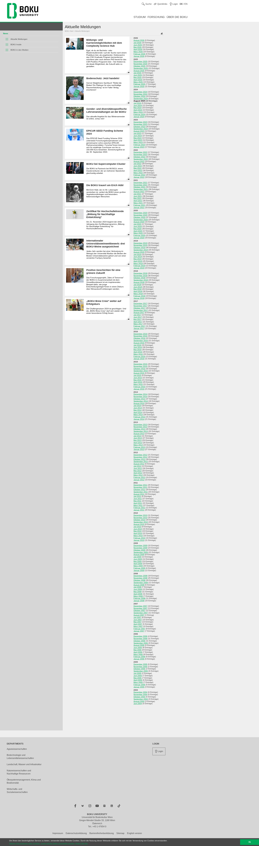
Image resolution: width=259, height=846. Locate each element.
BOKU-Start (69, 31)
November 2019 (140, 245)
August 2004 (139, 701)
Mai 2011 (137, 501)
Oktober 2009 (139, 550)
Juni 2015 (138, 378)
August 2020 (139, 222)
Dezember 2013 (140, 424)
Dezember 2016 (140, 334)
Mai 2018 (138, 289)
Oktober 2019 (139, 247)
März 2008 (138, 596)
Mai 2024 (138, 108)
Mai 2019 (138, 259)
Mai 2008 (138, 592)
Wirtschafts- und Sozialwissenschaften (17, 790)
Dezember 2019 (140, 243)
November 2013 (140, 427)
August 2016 (139, 343)
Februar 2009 (139, 568)
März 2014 (138, 414)
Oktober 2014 (139, 399)
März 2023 (138, 142)
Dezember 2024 (140, 92)
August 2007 (139, 615)
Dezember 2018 (140, 273)
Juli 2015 (137, 375)
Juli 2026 (137, 43)
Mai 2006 (138, 650)
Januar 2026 (139, 56)
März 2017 (138, 324)
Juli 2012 (137, 466)
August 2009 (139, 554)
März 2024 (138, 112)
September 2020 (141, 220)
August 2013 (139, 434)
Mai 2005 (138, 678)
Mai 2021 (138, 198)
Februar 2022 (139, 175)
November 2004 (140, 694)
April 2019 (138, 261)
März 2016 (138, 354)
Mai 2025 (138, 77)
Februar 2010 (139, 538)
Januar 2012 (139, 480)
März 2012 (138, 475)
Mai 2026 (138, 47)
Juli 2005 (137, 673)
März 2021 (138, 203)
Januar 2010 (139, 540)
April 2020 (138, 231)
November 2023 (140, 124)
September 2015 (141, 371)
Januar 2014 (139, 419)
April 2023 (138, 140)
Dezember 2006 (140, 636)
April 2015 (138, 382)
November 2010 (140, 517)
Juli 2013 (137, 436)
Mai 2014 (138, 410)
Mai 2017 (138, 319)
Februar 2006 (139, 656)
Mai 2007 (138, 622)
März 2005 (138, 682)
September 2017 (141, 310)
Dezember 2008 (140, 576)
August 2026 (139, 40)
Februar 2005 (139, 685)
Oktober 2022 (139, 157)
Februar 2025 (139, 84)
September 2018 (141, 280)
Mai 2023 (138, 138)
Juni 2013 (138, 438)
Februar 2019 (139, 266)
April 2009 (138, 563)
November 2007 (140, 608)
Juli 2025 (137, 73)
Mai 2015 (138, 380)
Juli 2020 (137, 224)
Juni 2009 (138, 559)
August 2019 (139, 252)
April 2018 (138, 291)
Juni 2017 (138, 317)
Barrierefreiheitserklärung (101, 833)
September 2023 (141, 129)
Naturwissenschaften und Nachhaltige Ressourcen (19, 772)
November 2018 (140, 275)
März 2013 (138, 445)
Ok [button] (249, 842)
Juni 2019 (138, 256)
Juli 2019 (137, 254)
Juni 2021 (138, 196)
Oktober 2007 (139, 610)
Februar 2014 (139, 417)
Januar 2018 (139, 298)
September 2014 (141, 401)
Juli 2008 (137, 587)
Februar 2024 (139, 114)
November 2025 (140, 64)
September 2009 (141, 552)
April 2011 (138, 503)
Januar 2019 (139, 268)
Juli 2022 (137, 163)
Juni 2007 (138, 620)
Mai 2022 (138, 168)
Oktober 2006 (139, 641)
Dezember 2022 (140, 152)
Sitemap (120, 833)
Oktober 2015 (139, 369)
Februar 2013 (139, 447)
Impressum (57, 833)
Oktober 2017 (139, 308)
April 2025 (138, 80)
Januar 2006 (139, 659)
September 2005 (141, 671)
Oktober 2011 (139, 489)
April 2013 (138, 443)
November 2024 (140, 94)
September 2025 (141, 68)
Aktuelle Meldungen (19, 39)
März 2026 (138, 52)
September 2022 (141, 159)
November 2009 (140, 548)
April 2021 (138, 201)
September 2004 (141, 699)
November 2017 (140, 306)
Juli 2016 (137, 345)
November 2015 (140, 366)
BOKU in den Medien (19, 50)
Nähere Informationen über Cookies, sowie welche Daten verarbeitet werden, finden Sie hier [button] (48, 843)
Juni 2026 (138, 45)
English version (134, 833)
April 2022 (138, 170)
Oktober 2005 (139, 669)
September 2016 (141, 340)
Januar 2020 (139, 238)
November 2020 (140, 215)
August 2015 (139, 373)
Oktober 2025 (139, 66)
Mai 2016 (138, 350)
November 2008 (140, 578)
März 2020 (138, 233)
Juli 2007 (137, 617)
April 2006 (138, 652)
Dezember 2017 (140, 303)
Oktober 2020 (139, 217)
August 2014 (139, 403)
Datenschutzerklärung (76, 833)
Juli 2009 (137, 557)
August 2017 (139, 312)
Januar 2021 (139, 207)
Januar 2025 (139, 86)
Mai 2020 (138, 229)
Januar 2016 (139, 359)
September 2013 (141, 431)
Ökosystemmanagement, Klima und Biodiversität (24, 781)
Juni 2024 (138, 105)
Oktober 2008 (139, 580)
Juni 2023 (138, 136)
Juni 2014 (138, 408)
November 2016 (140, 336)
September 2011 (141, 492)
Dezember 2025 (140, 61)
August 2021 (139, 192)
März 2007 (138, 626)
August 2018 (139, 282)
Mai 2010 (138, 531)
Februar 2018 (139, 296)
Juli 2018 (137, 285)
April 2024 (138, 110)
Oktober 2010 (139, 520)
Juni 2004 (138, 703)
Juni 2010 (138, 529)
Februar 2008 (139, 598)
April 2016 (138, 352)
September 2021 (141, 189)
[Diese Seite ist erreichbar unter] (162, 33)
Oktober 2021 (139, 187)
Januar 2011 (139, 510)
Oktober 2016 (139, 338)
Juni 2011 (138, 498)
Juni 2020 (138, 226)
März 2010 (138, 536)
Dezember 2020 (140, 213)
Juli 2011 (137, 496)
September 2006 (141, 643)
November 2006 (140, 638)
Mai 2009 (138, 561)
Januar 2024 (139, 117)
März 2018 (138, 294)
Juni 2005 (138, 676)
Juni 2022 (138, 166)
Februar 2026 (139, 54)
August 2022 (139, 161)
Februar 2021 (139, 205)
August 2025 (139, 71)
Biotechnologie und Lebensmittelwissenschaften (20, 756)
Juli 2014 (137, 405)
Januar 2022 (139, 177)
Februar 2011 (139, 508)
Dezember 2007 (140, 606)
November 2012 (140, 457)
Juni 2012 (138, 468)
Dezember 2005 (140, 664)
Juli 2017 (137, 315)
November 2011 (140, 487)
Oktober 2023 (139, 127)
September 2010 (141, 522)
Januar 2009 (139, 570)
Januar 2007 (139, 631)
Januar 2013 (139, 449)
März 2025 (138, 82)
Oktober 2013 (139, 429)
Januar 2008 (139, 601)
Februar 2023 (139, 145)
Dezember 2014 (140, 394)
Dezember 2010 (140, 515)
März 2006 (138, 654)
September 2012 (141, 461)
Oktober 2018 (139, 278)
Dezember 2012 (140, 455)
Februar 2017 (139, 326)
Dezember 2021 (140, 182)
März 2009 (138, 566)
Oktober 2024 (139, 96)
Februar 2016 (139, 356)
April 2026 (138, 49)
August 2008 (139, 585)
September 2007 (141, 613)
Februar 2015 (139, 387)
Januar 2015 (139, 389)
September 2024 (141, 98)
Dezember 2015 (140, 364)
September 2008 (141, 582)
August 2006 (139, 645)
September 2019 (141, 250)
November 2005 (140, 666)
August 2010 (139, 524)
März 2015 (138, 384)
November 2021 (140, 185)
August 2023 (139, 131)
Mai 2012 (138, 471)
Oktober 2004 (139, 697)
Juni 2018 (138, 287)
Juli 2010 (137, 527)
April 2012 (138, 473)
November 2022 (140, 154)
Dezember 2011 (140, 485)
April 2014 (138, 412)
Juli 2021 (137, 194)
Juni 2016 (138, 347)
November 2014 (140, 396)
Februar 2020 (139, 235)
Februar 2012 (139, 477)
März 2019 (138, 263)
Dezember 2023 (140, 122)
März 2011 (138, 505)
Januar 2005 (139, 687)
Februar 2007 (139, 629)
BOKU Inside (16, 44)
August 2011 (139, 494)
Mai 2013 (138, 440)
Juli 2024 (137, 103)
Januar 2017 (139, 328)
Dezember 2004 (140, 692)
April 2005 (138, 680)
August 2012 (139, 464)
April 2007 (138, 624)
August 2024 (139, 101)
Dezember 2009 (140, 545)
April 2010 (138, 533)
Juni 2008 (138, 589)
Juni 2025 (138, 75)
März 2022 (138, 173)
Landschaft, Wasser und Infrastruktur (24, 764)
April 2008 (138, 594)
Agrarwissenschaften (17, 749)
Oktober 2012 (139, 459)
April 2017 (138, 322)
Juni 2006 (138, 647)
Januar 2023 (139, 147)
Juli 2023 (137, 133)
